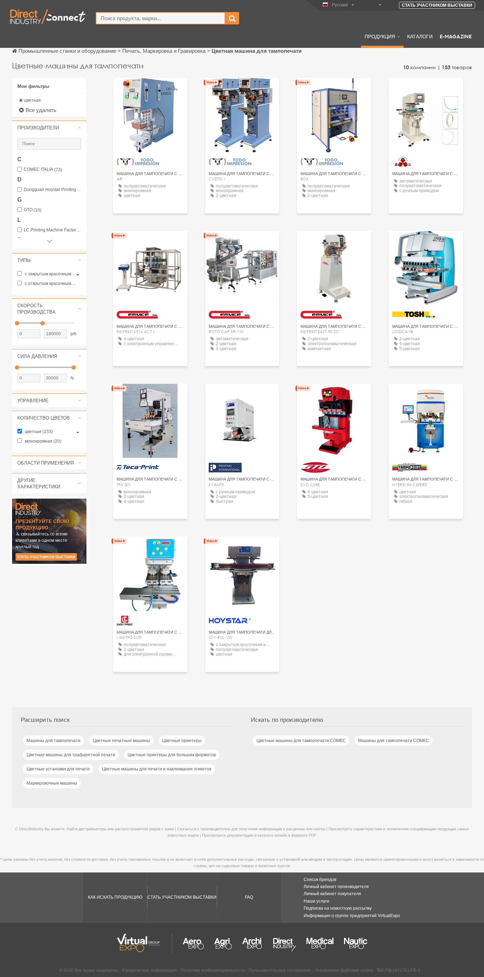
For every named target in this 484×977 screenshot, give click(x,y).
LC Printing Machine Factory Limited (52, 230)
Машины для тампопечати (53, 740)
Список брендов (320, 879)
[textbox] (160, 18)
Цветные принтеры (182, 740)
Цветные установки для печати (58, 769)
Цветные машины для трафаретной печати (71, 754)
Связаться (426, 243)
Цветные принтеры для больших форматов (172, 754)
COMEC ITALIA (43, 169)
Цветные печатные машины (121, 740)
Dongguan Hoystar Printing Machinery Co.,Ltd (52, 189)
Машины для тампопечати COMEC (393, 740)
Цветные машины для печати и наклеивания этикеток (156, 769)
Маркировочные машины (52, 783)
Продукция (380, 36)
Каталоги (420, 36)
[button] (49, 127)
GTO (32, 210)
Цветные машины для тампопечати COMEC (301, 740)
